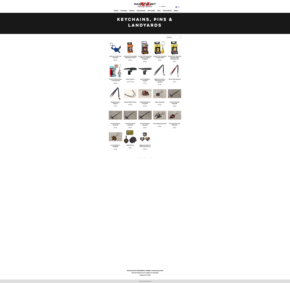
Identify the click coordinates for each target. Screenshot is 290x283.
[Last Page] (152, 157)
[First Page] (138, 157)
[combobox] (173, 37)
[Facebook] (176, 7)
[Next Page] (149, 157)
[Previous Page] (141, 157)
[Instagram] (178, 7)
